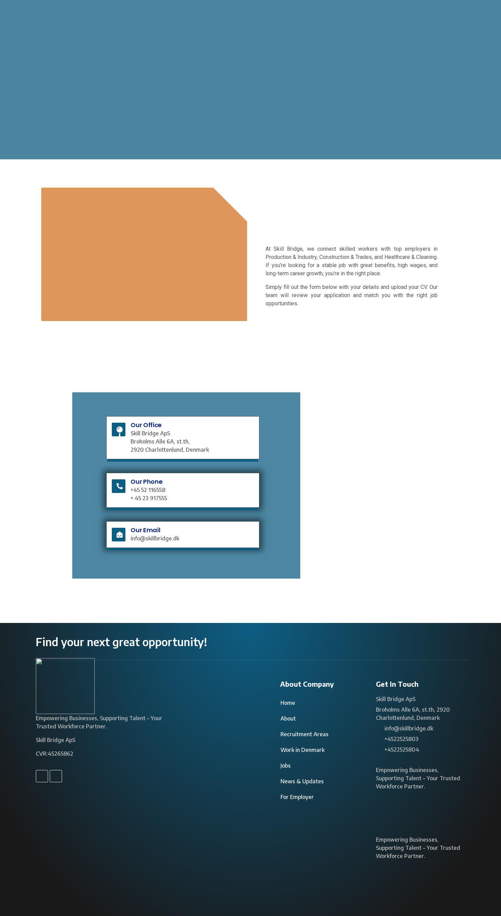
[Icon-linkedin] (42, 776)
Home (287, 702)
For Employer (297, 797)
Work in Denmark (302, 749)
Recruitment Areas (304, 734)
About (288, 718)
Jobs (285, 765)
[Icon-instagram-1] (56, 776)
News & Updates (302, 781)
